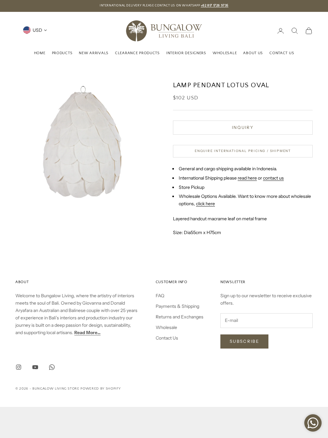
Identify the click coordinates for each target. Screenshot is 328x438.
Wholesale (225, 53)
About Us (253, 53)
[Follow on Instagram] (18, 367)
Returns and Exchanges (179, 317)
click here (205, 203)
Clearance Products (137, 53)
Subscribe (244, 341)
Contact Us (281, 53)
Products (62, 53)
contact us (273, 178)
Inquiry (243, 127)
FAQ (160, 296)
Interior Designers (186, 53)
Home (39, 53)
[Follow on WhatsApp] (52, 367)
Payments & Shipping (177, 306)
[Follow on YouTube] (35, 367)
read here (247, 178)
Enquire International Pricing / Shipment (243, 151)
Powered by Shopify (100, 389)
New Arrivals (94, 53)
